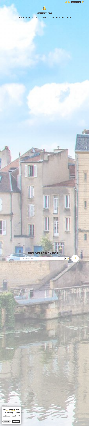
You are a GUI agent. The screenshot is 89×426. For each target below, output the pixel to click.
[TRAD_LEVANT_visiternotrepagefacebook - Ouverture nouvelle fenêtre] (66, 2)
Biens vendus (60, 17)
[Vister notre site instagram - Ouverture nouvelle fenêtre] (69, 2)
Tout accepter (16, 421)
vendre (28, 17)
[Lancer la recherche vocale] (75, 258)
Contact (68, 17)
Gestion (51, 17)
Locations (42, 17)
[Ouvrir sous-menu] (37, 17)
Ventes (34, 17)
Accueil (21, 17)
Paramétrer (6, 421)
